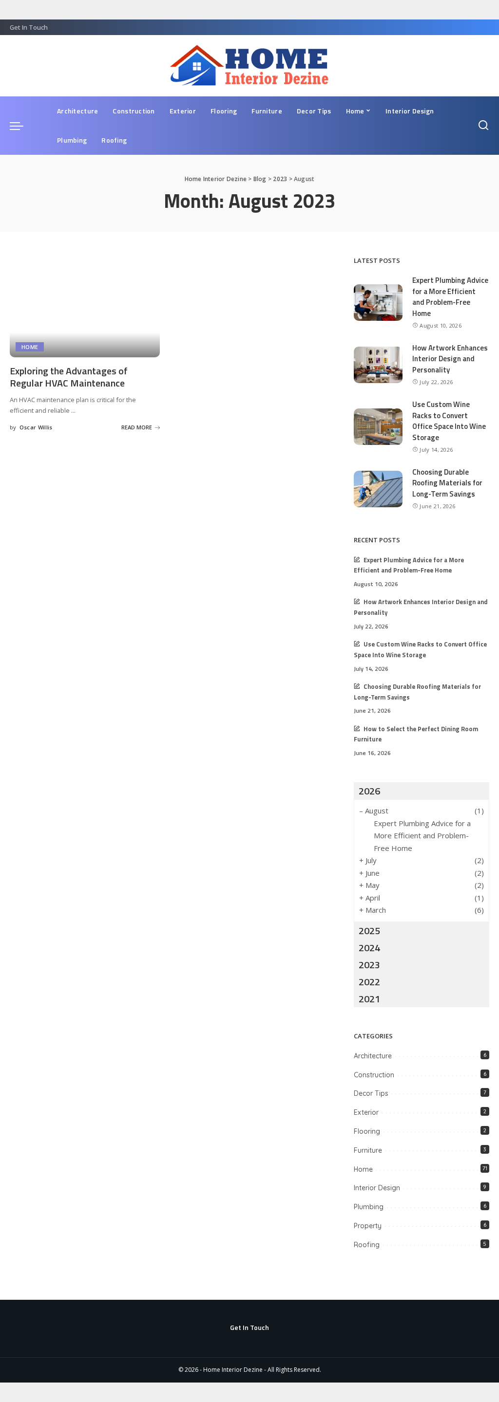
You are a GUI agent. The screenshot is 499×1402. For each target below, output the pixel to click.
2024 (369, 947)
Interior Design (377, 1187)
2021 (369, 998)
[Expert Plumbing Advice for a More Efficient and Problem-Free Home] (378, 302)
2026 (369, 790)
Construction (374, 1074)
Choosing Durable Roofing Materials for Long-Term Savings (447, 482)
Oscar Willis (36, 427)
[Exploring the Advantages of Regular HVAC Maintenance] (85, 306)
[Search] (483, 125)
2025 (369, 930)
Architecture (373, 1056)
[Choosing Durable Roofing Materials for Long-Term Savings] (378, 489)
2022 (369, 981)
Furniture (368, 1150)
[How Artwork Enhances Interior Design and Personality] (378, 365)
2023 (369, 964)
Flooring (367, 1131)
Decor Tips (371, 1093)
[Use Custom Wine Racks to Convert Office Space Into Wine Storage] (378, 426)
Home (29, 346)
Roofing (367, 1244)
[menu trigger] (21, 125)
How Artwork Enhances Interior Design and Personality (450, 358)
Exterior (366, 1112)
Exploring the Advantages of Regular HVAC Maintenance (69, 376)
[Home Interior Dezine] (249, 66)
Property (368, 1225)
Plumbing (369, 1206)
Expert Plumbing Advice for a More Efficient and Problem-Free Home (450, 297)
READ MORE (136, 427)
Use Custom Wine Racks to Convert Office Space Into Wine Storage (449, 421)
